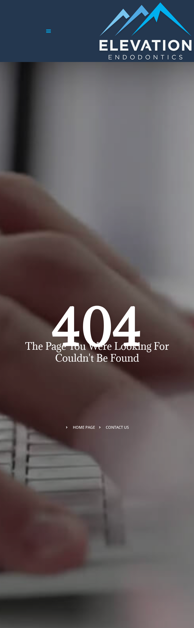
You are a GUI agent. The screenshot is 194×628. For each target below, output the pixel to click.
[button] (49, 31)
